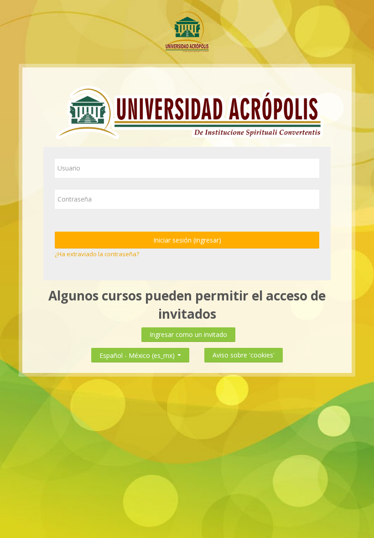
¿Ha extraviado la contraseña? (97, 254)
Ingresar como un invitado (188, 334)
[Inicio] (187, 31)
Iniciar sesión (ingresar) (187, 240)
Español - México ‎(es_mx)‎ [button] (138, 353)
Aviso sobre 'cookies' (244, 355)
